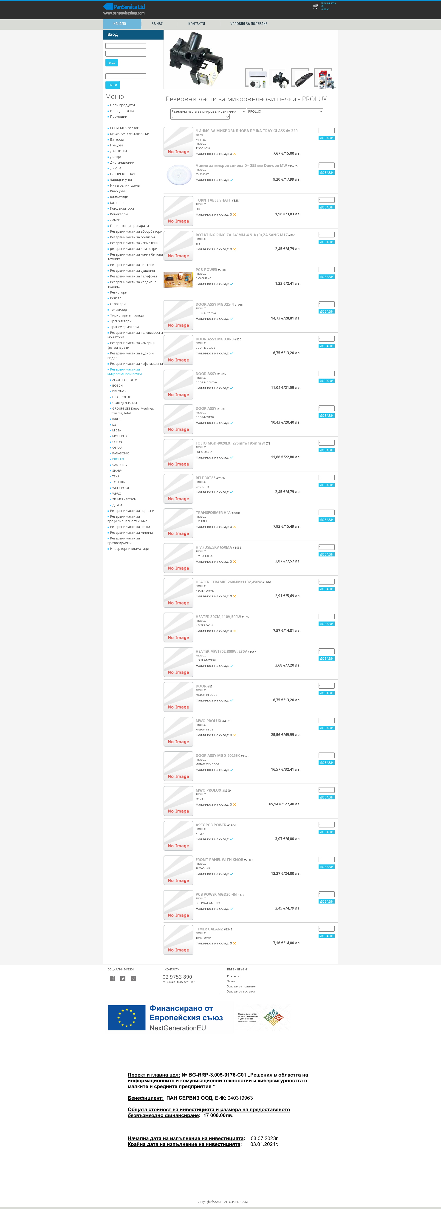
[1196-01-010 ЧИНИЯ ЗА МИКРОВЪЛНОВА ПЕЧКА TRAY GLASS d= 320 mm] (178, 142)
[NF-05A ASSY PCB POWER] (178, 836)
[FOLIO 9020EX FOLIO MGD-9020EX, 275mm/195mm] (178, 454)
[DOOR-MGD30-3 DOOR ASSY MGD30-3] (178, 350)
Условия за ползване (249, 24)
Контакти (196, 24)
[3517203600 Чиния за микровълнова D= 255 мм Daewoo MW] (178, 176)
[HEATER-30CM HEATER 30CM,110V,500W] (178, 627)
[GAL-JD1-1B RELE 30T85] (178, 489)
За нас (157, 24)
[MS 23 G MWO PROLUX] (178, 801)
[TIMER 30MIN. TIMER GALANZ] (178, 940)
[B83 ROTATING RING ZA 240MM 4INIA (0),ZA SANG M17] (178, 246)
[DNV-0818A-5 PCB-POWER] (178, 280)
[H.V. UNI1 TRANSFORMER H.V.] (178, 523)
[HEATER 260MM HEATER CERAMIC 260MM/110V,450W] (178, 593)
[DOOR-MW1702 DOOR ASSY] (178, 419)
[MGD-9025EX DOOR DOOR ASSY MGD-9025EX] (178, 766)
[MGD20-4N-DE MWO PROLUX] (178, 732)
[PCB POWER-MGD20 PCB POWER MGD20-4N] (178, 905)
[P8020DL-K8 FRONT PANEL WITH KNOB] (178, 870)
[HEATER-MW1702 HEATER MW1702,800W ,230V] (178, 662)
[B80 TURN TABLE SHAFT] (178, 211)
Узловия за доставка (241, 991)
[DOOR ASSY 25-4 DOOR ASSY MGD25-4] (178, 315)
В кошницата (328, 3)
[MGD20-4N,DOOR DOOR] (178, 697)
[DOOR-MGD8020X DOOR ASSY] (178, 384)
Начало (119, 24)
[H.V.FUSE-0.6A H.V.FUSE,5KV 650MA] (178, 558)
